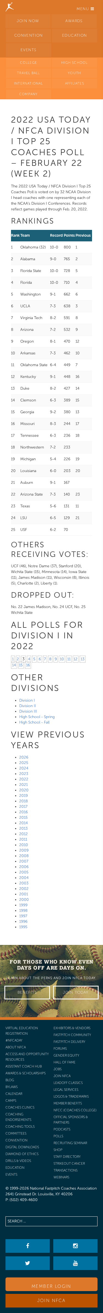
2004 (24, 877)
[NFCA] (9, 7)
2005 (24, 872)
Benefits (27, 992)
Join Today (75, 992)
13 (83, 659)
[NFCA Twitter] (27, 1263)
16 (28, 665)
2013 (23, 828)
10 (62, 659)
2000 (24, 899)
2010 (23, 845)
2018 (23, 801)
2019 (23, 795)
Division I (27, 700)
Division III (28, 711)
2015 (23, 817)
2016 (23, 812)
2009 (24, 850)
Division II (27, 706)
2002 (24, 888)
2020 (24, 790)
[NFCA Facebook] (27, 1246)
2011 (23, 839)
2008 (24, 856)
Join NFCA (51, 1300)
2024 (23, 768)
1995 (23, 927)
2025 (23, 762)
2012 (23, 834)
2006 (24, 866)
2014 (23, 823)
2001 (23, 894)
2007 (23, 861)
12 (75, 659)
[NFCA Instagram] (75, 1246)
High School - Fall (34, 722)
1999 (23, 905)
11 (69, 659)
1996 (23, 921)
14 (14, 665)
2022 (23, 779)
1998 (23, 910)
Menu (84, 9)
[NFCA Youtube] (75, 1263)
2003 (24, 883)
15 (21, 665)
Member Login (51, 1286)
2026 (23, 757)
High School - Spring (37, 717)
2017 (23, 806)
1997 (23, 916)
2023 (23, 773)
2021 (23, 784)
